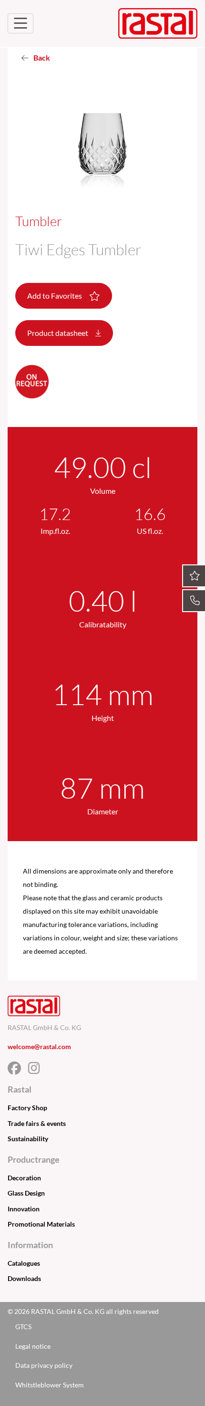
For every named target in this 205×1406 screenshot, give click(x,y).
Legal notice (33, 1346)
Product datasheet (58, 332)
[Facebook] (18, 1070)
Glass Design (26, 1193)
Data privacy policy (43, 1365)
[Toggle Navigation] (20, 23)
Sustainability (28, 1139)
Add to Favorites (55, 295)
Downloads (24, 1278)
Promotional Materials (41, 1224)
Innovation (24, 1209)
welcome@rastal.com (39, 1046)
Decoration (24, 1178)
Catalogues (24, 1263)
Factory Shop (27, 1108)
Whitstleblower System (49, 1385)
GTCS (23, 1327)
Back (41, 57)
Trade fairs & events (37, 1123)
